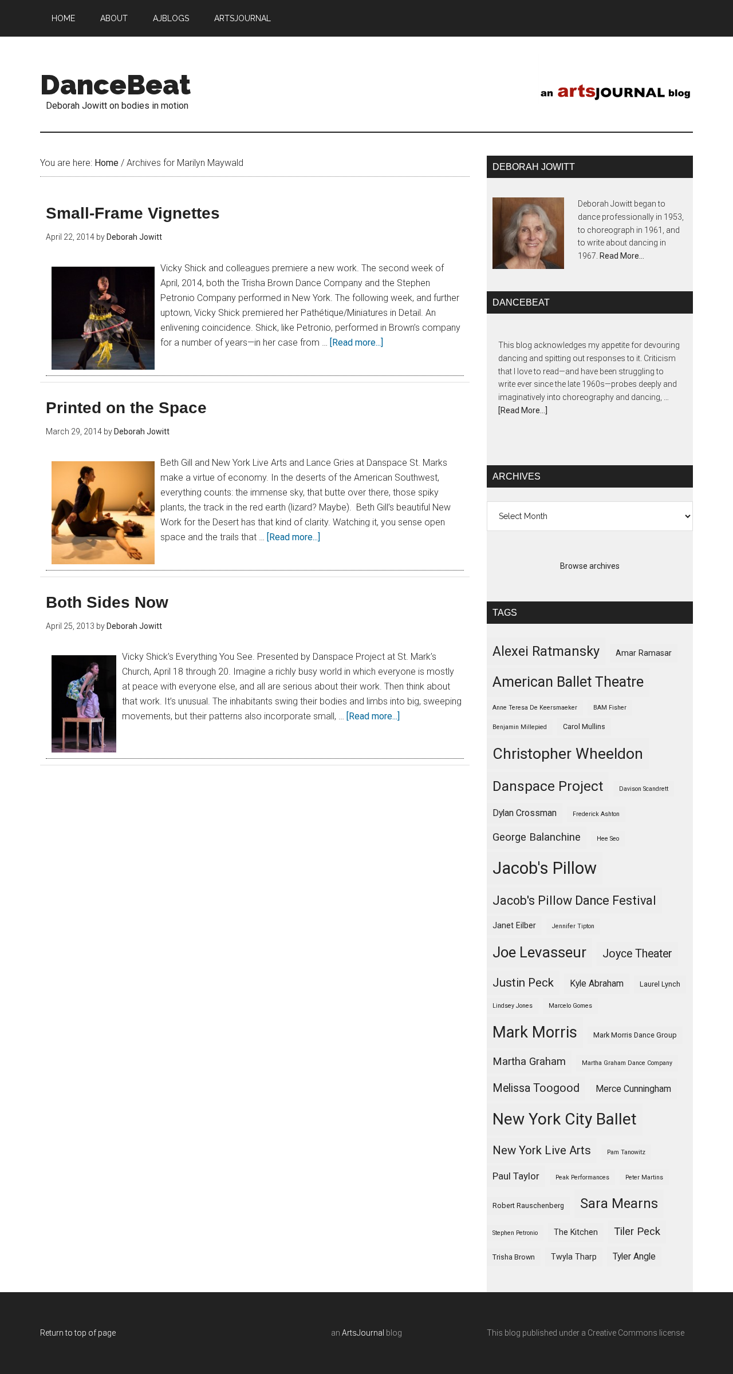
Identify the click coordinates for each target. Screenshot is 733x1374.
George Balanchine (536, 837)
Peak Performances (582, 1177)
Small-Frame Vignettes (133, 213)
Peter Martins (644, 1177)
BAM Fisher (609, 707)
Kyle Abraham (597, 983)
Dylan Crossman (524, 812)
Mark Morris (534, 1032)
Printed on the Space (126, 408)
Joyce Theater (637, 953)
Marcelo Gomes (570, 1005)
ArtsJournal (363, 1332)
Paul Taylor (515, 1176)
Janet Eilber (514, 925)
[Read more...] (356, 342)
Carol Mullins (584, 726)
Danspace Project (547, 786)
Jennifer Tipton (573, 926)
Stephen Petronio (515, 1233)
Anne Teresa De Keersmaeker (534, 707)
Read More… (622, 255)
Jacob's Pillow (544, 868)
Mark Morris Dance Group (635, 1035)
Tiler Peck (637, 1231)
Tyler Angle (634, 1256)
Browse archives (590, 566)
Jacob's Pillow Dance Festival (574, 900)
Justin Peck (523, 982)
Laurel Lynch (660, 984)
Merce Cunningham (633, 1088)
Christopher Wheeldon (567, 753)
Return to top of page (78, 1332)
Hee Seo (608, 838)
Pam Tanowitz (626, 1152)
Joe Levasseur (539, 952)
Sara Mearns (619, 1203)
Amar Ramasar (644, 653)
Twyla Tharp (574, 1256)
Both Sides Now (107, 602)
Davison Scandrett (643, 789)
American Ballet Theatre (568, 682)
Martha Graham (529, 1061)
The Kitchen (576, 1232)
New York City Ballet (564, 1119)
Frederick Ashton (596, 814)
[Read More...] (522, 410)
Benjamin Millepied (519, 727)
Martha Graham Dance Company (627, 1063)
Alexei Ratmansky (546, 651)
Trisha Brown (513, 1257)
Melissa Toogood (536, 1088)
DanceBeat (115, 85)
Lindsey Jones (512, 1005)
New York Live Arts (541, 1150)
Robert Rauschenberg (528, 1205)
